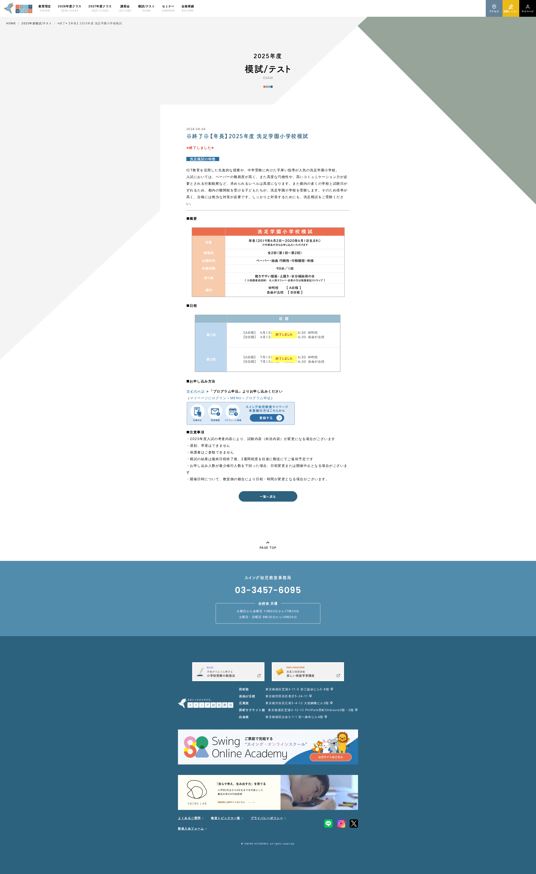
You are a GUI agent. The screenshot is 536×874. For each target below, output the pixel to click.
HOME (11, 23)
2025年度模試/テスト (36, 23)
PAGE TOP (268, 547)
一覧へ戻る (268, 496)
